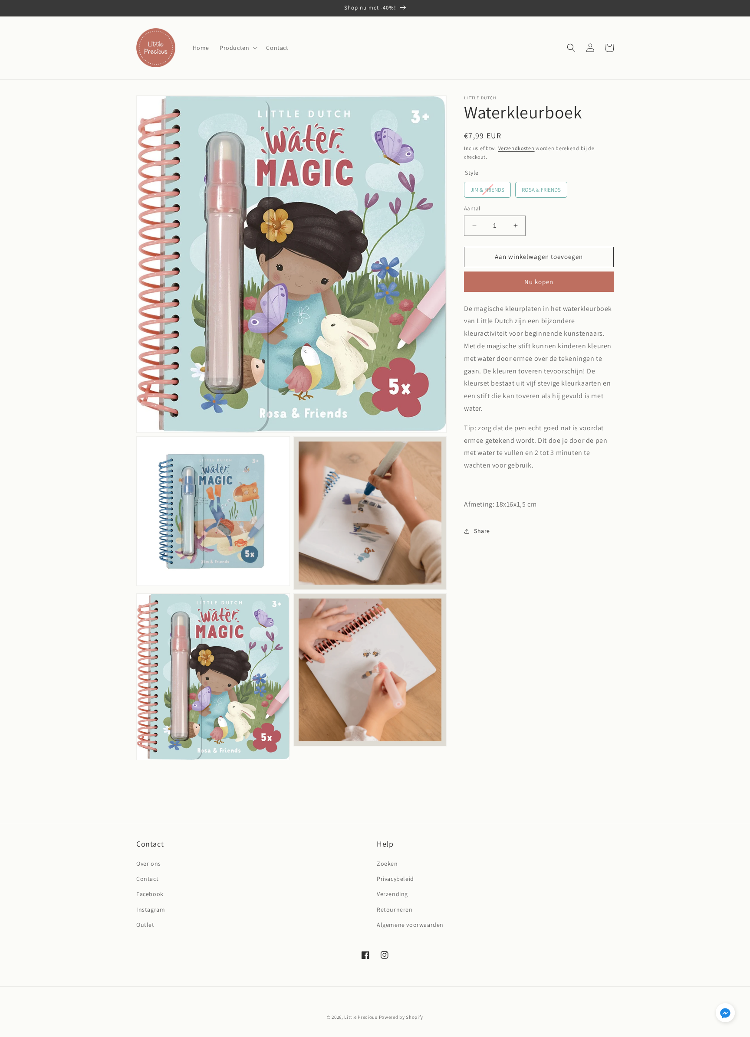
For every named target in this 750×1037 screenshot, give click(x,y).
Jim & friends (487, 189)
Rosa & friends (541, 189)
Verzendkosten (516, 148)
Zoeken (387, 863)
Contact (147, 879)
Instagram (150, 909)
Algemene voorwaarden (410, 925)
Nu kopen (538, 282)
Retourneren (395, 909)
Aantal (472, 208)
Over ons (148, 863)
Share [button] (482, 531)
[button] (237, 48)
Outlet (145, 925)
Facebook (150, 894)
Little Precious (361, 1017)
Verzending (392, 894)
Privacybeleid (395, 879)
